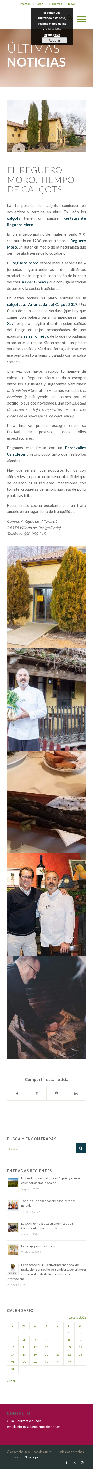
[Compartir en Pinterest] (56, 1093)
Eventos (25, 3)
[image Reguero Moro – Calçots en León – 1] (46, 597)
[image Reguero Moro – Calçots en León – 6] (46, 1007)
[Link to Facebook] (67, 1462)
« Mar (11, 1381)
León (40, 3)
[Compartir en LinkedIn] (76, 1093)
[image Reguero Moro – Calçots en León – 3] (46, 699)
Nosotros (55, 3)
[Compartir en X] (37, 1093)
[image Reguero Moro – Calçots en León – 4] (46, 904)
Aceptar (54, 40)
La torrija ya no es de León (39, 1246)
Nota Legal (32, 1457)
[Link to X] (74, 1462)
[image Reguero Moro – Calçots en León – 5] (46, 802)
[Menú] (79, 18)
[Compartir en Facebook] (17, 1093)
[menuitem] (25, 4)
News (72, 3)
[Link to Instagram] (82, 1462)
